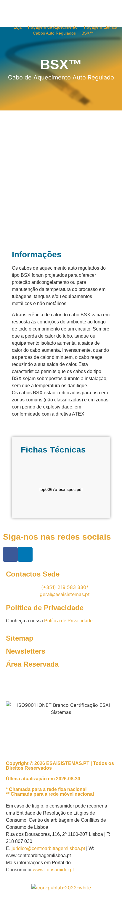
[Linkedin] (25, 554)
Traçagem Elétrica (100, 27)
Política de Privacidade (68, 620)
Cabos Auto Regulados (54, 33)
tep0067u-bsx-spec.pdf (61, 489)
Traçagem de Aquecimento (52, 27)
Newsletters (25, 651)
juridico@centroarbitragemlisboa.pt (48, 848)
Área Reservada (32, 664)
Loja (18, 27)
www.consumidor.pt (53, 869)
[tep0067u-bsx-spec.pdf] (61, 476)
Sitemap (19, 638)
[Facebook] (10, 554)
